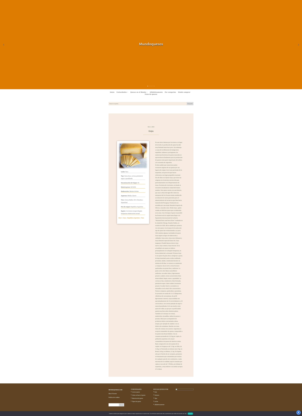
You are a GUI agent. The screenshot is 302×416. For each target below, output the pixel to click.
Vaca (142, 218)
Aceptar (190, 413)
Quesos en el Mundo (138, 92)
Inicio (112, 92)
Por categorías (170, 92)
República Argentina (133, 218)
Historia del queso (137, 398)
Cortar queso (136, 392)
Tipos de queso (136, 401)
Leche (156, 401)
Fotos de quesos (151, 94)
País (155, 392)
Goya (124, 218)
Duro (120, 218)
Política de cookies (114, 397)
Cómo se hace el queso (138, 395)
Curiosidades (121, 92)
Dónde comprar (184, 92)
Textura (156, 395)
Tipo (155, 398)
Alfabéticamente (156, 92)
